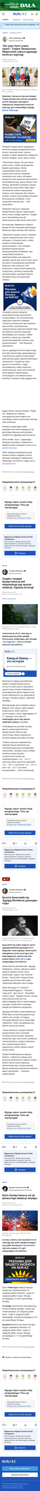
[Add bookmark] (36, 843)
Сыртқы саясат (28, 20)
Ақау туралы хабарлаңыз (20, 1468)
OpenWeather (29, 1245)
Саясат (5, 20)
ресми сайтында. (10, 110)
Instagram (21, 553)
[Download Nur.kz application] (20, 5)
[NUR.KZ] (20, 14)
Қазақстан (16, 20)
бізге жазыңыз (28, 472)
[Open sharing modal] (25, 843)
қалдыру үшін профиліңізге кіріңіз (19, 518)
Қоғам (4, 566)
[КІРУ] (36, 14)
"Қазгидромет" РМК (11, 642)
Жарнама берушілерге (20, 1475)
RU (32, 14)
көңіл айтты (20, 959)
